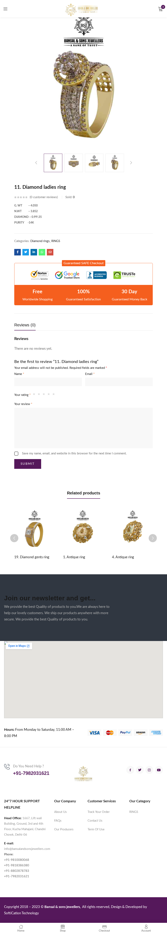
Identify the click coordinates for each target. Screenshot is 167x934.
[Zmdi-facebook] (130, 770)
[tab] (29, 326)
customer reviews (44, 197)
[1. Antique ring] (83, 528)
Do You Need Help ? (28, 766)
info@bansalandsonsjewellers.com (27, 848)
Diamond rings (40, 241)
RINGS (55, 241)
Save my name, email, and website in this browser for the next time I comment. (74, 453)
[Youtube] (159, 770)
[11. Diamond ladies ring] (17, 252)
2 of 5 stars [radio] (39, 395)
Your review (23, 404)
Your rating (22, 394)
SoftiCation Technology (21, 913)
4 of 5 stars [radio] (49, 395)
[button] (83, 263)
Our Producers (64, 829)
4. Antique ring (123, 557)
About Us (60, 811)
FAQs (58, 820)
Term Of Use (96, 829)
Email (89, 374)
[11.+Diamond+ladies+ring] (25, 252)
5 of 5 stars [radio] (54, 395)
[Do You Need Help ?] (7, 767)
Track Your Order (99, 811)
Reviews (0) (25, 325)
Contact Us (95, 820)
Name (19, 374)
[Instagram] (149, 770)
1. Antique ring (74, 557)
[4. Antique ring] (132, 528)
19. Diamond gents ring (31, 557)
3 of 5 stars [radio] (44, 395)
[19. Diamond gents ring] (34, 528)
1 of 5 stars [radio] (35, 395)
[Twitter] (140, 770)
